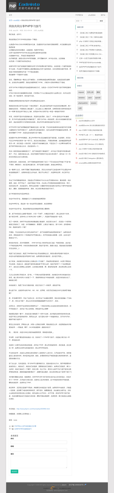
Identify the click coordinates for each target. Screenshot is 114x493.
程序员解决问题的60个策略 (89, 71)
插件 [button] (102, 15)
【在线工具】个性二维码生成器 (91, 37)
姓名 (12, 438)
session (93, 103)
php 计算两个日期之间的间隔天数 (92, 41)
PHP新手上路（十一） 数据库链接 (91, 135)
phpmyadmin (83, 103)
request (81, 92)
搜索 (101, 21)
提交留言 (14, 471)
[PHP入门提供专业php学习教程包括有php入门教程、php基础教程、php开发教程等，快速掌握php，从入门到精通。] (25, 6)
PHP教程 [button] (78, 15)
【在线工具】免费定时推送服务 (91, 33)
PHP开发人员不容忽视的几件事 (25, 426)
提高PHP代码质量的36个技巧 (90, 67)
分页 (38, 261)
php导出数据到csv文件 (87, 121)
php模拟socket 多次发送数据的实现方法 (93, 125)
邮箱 (12, 446)
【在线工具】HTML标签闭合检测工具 (93, 45)
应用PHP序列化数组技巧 (23, 429)
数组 (98, 92)
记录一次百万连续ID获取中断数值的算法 (94, 58)
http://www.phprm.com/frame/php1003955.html (33, 409)
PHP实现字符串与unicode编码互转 (92, 62)
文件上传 (90, 92)
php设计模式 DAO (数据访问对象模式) (92, 154)
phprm (64, 485)
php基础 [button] (91, 15)
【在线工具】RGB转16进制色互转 (92, 50)
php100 (15, 30)
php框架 (17, 20)
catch (90, 98)
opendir (97, 98)
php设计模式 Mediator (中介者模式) (91, 144)
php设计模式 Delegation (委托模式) (91, 158)
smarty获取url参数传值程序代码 (90, 163)
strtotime (81, 98)
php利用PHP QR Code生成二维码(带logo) (93, 139)
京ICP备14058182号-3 (76, 485)
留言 (12, 454)
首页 (10, 15)
